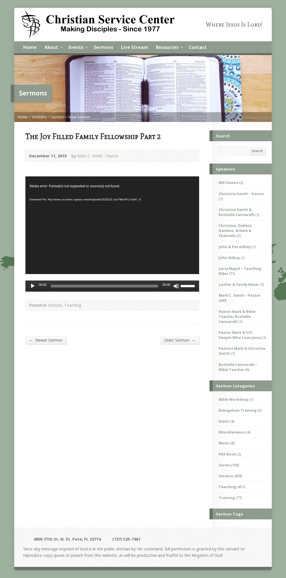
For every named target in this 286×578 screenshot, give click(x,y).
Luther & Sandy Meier (239, 284)
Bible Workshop (234, 399)
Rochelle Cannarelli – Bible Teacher (238, 367)
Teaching (72, 305)
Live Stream (134, 47)
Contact (198, 47)
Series (224, 464)
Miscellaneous (232, 432)
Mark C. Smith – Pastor (240, 295)
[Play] (32, 286)
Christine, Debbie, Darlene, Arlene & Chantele (235, 230)
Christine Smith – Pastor (241, 193)
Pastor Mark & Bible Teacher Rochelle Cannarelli (237, 316)
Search (257, 150)
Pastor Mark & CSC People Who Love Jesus (240, 335)
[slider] (188, 285)
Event (224, 421)
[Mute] (176, 286)
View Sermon (79, 116)
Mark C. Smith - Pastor (97, 156)
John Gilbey (229, 257)
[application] (112, 225)
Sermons (103, 47)
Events (75, 47)
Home (30, 47)
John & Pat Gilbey (235, 246)
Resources (167, 47)
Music (224, 442)
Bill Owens (228, 182)
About (51, 47)
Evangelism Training (238, 410)
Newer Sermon (46, 340)
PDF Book (227, 454)
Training (227, 497)
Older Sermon (180, 340)
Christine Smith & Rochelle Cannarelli (236, 212)
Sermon (57, 116)
